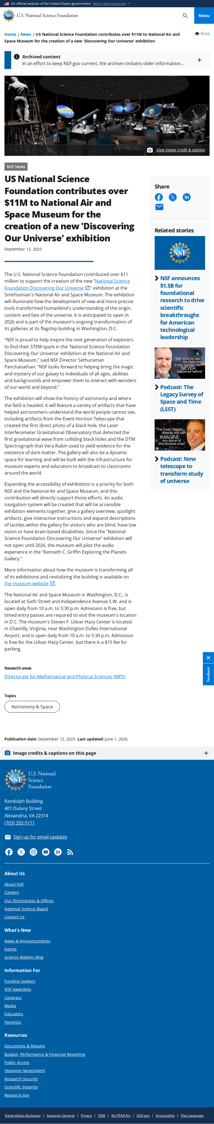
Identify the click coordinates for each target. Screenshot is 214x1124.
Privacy (86, 1115)
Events (10, 949)
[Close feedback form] (208, 658)
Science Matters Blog (23, 957)
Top (204, 718)
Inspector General (61, 1115)
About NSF (14, 884)
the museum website (26, 583)
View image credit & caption (180, 150)
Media (10, 1005)
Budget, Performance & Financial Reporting (44, 1054)
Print (205, 33)
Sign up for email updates (40, 837)
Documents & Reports (24, 1046)
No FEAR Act (120, 1115)
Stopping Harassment (24, 1070)
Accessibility (165, 1115)
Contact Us (14, 917)
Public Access (17, 1062)
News (26, 34)
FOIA (101, 1115)
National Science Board (26, 908)
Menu (204, 15)
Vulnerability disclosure (23, 1115)
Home (10, 34)
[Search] (185, 15)
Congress (13, 997)
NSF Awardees (17, 989)
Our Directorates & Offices (29, 900)
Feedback (208, 674)
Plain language (192, 1115)
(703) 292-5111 (19, 823)
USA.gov (143, 1115)
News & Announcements (27, 941)
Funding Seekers (19, 981)
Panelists (12, 1022)
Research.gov (16, 1095)
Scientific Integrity (21, 1087)
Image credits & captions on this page (54, 753)
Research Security (21, 1079)
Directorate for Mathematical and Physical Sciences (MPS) (64, 676)
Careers (11, 892)
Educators (13, 1013)
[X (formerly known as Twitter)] (21, 851)
